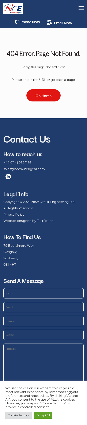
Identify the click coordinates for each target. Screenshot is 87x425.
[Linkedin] (8, 176)
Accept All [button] (43, 415)
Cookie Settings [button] (18, 415)
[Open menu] (81, 8)
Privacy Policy (13, 214)
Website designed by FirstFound (28, 221)
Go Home (43, 95)
